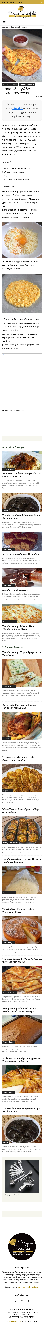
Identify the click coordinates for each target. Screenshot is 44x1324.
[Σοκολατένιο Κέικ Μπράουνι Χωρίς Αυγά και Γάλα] (22, 502)
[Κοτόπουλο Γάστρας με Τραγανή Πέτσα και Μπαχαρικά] (22, 726)
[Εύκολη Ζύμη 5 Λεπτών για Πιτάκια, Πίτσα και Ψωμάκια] (22, 880)
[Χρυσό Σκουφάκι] (22, 11)
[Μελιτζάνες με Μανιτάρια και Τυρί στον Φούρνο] (22, 830)
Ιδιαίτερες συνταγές (19, 27)
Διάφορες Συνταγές (27, 84)
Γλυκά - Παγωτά (8, 549)
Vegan (5, 511)
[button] (4, 22)
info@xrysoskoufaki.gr (28, 1287)
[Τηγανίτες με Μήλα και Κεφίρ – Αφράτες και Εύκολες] (22, 778)
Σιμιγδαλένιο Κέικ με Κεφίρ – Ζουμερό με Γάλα (18, 910)
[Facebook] (15, 1301)
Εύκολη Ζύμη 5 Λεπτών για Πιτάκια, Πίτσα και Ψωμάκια (21, 860)
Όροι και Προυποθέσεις (21, 1310)
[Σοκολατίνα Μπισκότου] (22, 577)
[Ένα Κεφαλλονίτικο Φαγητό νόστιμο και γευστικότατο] (22, 461)
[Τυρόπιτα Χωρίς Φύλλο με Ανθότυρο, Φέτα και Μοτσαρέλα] (22, 980)
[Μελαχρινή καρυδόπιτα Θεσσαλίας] (22, 541)
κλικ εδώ (17, 108)
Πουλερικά (6, 738)
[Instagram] (22, 1301)
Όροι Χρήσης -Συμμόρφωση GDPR (21, 1312)
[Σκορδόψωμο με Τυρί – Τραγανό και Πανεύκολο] (22, 673)
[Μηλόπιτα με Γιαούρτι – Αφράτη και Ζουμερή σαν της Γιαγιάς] (22, 1079)
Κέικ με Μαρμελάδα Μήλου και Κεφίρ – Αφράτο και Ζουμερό (19, 1010)
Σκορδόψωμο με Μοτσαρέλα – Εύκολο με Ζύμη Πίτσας (18, 628)
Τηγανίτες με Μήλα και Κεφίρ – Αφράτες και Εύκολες (19, 758)
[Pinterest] (28, 1301)
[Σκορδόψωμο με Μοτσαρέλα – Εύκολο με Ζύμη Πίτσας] (22, 613)
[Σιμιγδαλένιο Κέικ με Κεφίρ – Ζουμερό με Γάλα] (22, 930)
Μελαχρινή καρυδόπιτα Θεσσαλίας (20, 554)
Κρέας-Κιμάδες (8, 469)
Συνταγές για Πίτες (9, 992)
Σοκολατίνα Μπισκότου (15, 590)
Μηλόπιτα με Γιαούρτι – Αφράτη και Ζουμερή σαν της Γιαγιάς (22, 1060)
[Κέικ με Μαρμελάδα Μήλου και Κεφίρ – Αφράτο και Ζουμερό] (22, 1029)
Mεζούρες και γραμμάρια (22, 1317)
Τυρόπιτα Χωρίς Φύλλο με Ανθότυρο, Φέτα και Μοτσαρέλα (22, 960)
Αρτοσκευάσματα (9, 686)
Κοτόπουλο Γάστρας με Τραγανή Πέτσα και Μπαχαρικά (19, 706)
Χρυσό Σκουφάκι (14, 1321)
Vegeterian (7, 790)
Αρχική (5, 27)
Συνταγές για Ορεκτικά (10, 843)
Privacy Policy (21, 1315)
